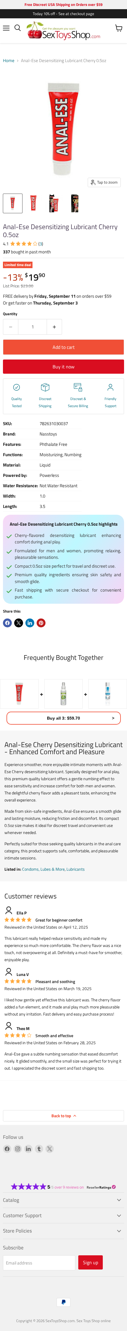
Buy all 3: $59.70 (63, 718)
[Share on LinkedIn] (29, 622)
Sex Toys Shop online (93, 1321)
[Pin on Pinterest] (41, 622)
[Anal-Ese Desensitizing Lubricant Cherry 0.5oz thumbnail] (12, 203)
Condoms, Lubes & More (43, 869)
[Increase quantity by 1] (54, 326)
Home (8, 60)
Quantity (10, 314)
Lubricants (75, 869)
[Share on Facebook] (7, 622)
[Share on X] (18, 622)
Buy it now (63, 366)
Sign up (90, 1262)
